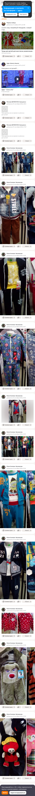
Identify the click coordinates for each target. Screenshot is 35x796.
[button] (9, 56)
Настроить (23, 14)
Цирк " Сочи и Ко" (7, 90)
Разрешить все (11, 14)
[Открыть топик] (17, 29)
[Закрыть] (28, 8)
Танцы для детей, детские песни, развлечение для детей (17, 51)
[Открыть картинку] (13, 215)
